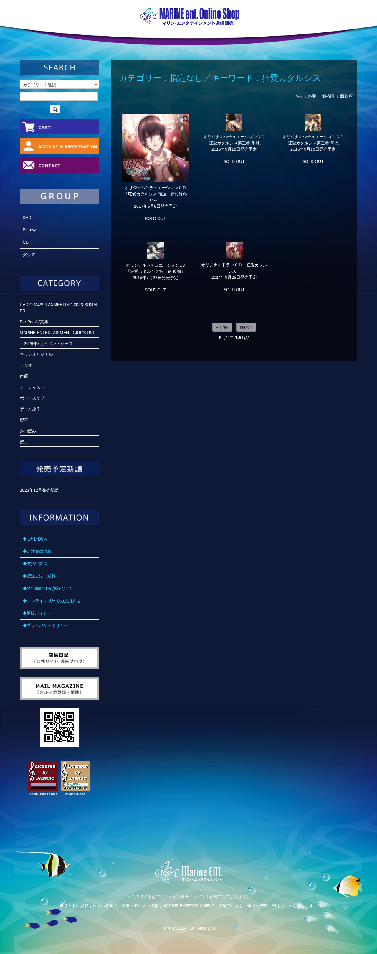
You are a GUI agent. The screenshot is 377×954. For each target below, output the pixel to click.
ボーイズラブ (32, 398)
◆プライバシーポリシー (45, 625)
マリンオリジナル (36, 354)
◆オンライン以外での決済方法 (51, 600)
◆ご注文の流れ (37, 551)
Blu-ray (29, 229)
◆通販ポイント (37, 613)
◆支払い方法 (35, 563)
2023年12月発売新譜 (39, 490)
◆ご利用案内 (35, 539)
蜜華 (24, 419)
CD (26, 242)
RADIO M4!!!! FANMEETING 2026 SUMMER (58, 307)
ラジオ (26, 365)
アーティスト (32, 387)
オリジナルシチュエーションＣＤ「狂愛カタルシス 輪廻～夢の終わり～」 (155, 193)
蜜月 (24, 441)
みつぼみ (28, 430)
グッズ (29, 254)
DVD (27, 217)
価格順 (328, 96)
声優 (24, 376)
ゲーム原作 (30, 409)
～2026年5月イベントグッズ (46, 343)
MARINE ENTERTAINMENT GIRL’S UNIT (58, 332)
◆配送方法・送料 (39, 576)
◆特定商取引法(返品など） (48, 588)
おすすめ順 (305, 96)
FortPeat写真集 (34, 321)
